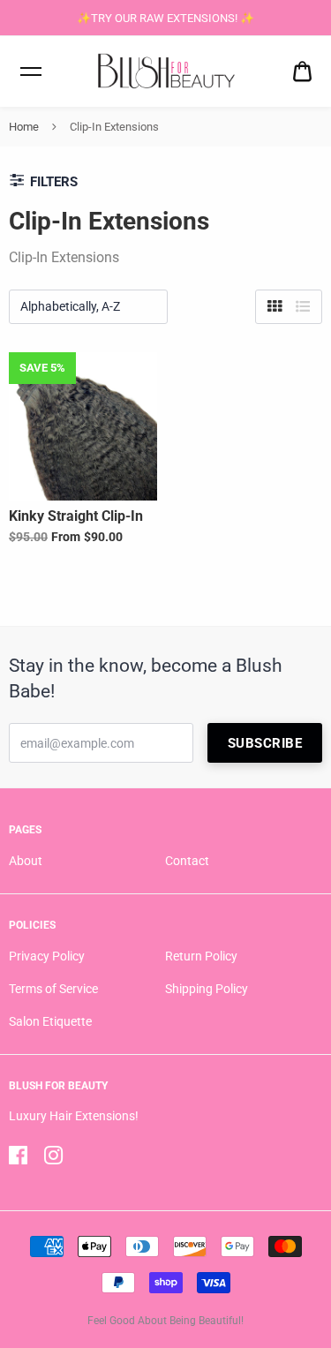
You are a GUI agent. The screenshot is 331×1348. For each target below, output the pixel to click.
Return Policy (201, 956)
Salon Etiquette (50, 1021)
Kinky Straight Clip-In (76, 516)
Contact (187, 861)
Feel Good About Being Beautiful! (165, 1320)
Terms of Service (53, 989)
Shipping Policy (206, 989)
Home (24, 126)
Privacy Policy (47, 956)
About (25, 861)
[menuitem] (302, 72)
